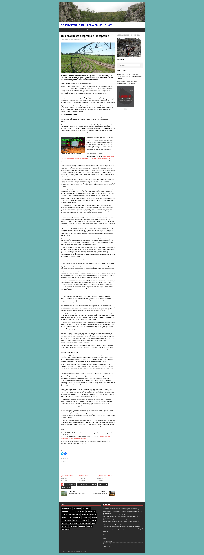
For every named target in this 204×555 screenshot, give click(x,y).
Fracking (94, 517)
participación (103, 484)
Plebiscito (64, 526)
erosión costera (66, 517)
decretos (64, 514)
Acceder (105, 538)
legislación (84, 520)
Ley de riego (93, 484)
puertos (89, 526)
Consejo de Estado (79, 511)
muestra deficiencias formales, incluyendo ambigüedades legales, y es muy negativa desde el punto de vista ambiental (87, 158)
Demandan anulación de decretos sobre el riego (67, 476)
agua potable (86, 508)
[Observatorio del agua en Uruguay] (102, 21)
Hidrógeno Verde (66, 520)
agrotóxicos (77, 508)
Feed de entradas (107, 541)
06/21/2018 (65, 39)
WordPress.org (106, 546)
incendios (76, 520)
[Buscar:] (130, 65)
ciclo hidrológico (70, 484)
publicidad (82, 526)
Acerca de (113, 30)
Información (65, 30)
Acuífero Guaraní (66, 508)
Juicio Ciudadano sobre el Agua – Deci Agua (128, 81)
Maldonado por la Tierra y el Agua (126, 83)
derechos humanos (74, 514)
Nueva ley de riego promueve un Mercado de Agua (104, 476)
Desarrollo (85, 514)
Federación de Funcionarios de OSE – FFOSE (128, 80)
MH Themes (83, 551)
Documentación (101, 30)
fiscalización (76, 517)
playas (93, 523)
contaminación (82, 484)
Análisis (74, 30)
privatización (66, 487)
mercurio (64, 523)
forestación (86, 517)
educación (93, 514)
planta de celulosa (84, 523)
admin (71, 39)
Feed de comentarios (108, 543)
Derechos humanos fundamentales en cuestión (86, 476)
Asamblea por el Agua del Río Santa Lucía (127, 74)
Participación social (86, 30)
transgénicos (65, 529)
